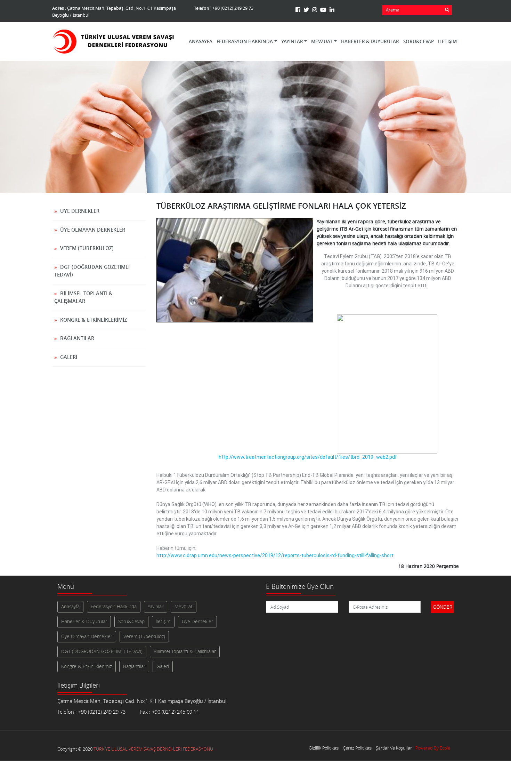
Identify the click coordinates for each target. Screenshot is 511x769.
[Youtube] (324, 9)
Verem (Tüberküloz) (87, 248)
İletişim (447, 41)
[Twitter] (307, 9)
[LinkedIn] (332, 9)
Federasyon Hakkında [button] (245, 41)
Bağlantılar (77, 338)
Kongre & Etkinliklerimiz (93, 320)
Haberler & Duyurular (370, 41)
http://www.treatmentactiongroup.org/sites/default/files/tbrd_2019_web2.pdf (308, 457)
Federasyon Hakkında (114, 606)
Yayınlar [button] (292, 41)
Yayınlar (155, 606)
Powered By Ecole (432, 748)
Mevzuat (184, 606)
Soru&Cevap (418, 41)
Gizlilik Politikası (324, 748)
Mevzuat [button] (322, 41)
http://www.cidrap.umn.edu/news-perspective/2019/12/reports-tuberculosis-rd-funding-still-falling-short (275, 555)
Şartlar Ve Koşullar (394, 748)
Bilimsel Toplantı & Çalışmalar (83, 297)
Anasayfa (200, 41)
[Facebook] (298, 9)
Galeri (68, 357)
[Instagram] (315, 9)
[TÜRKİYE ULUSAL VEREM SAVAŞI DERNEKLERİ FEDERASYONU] (113, 41)
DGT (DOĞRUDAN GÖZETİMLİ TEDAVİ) (92, 271)
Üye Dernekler (79, 211)
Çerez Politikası (357, 748)
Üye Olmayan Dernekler (92, 229)
